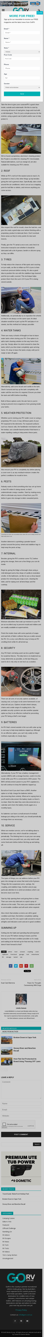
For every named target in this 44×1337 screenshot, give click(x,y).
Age (5, 74)
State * (6, 48)
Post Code (8, 55)
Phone (6, 64)
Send (22, 94)
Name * (6, 38)
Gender (7, 83)
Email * (6, 29)
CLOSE (39, 13)
